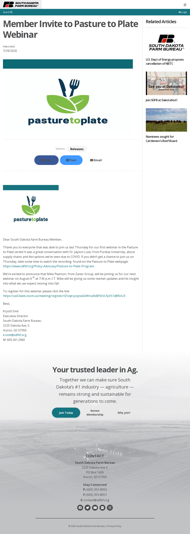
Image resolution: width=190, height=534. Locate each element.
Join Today (66, 412)
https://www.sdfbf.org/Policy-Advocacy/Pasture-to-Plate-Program (48, 266)
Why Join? (124, 412)
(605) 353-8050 (95, 489)
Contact (95, 455)
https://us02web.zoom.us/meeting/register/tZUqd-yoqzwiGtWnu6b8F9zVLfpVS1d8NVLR (64, 296)
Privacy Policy (114, 526)
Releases (76, 149)
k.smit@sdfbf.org (15, 335)
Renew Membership (95, 412)
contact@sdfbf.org (95, 500)
